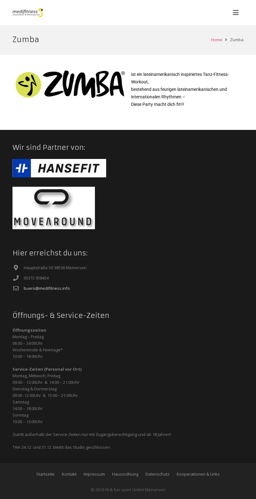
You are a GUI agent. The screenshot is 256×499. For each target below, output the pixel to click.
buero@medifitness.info (47, 288)
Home (216, 39)
